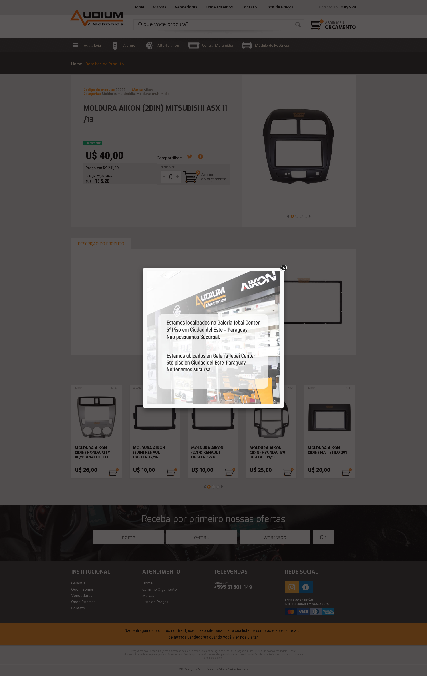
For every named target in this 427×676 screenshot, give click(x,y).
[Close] (284, 268)
